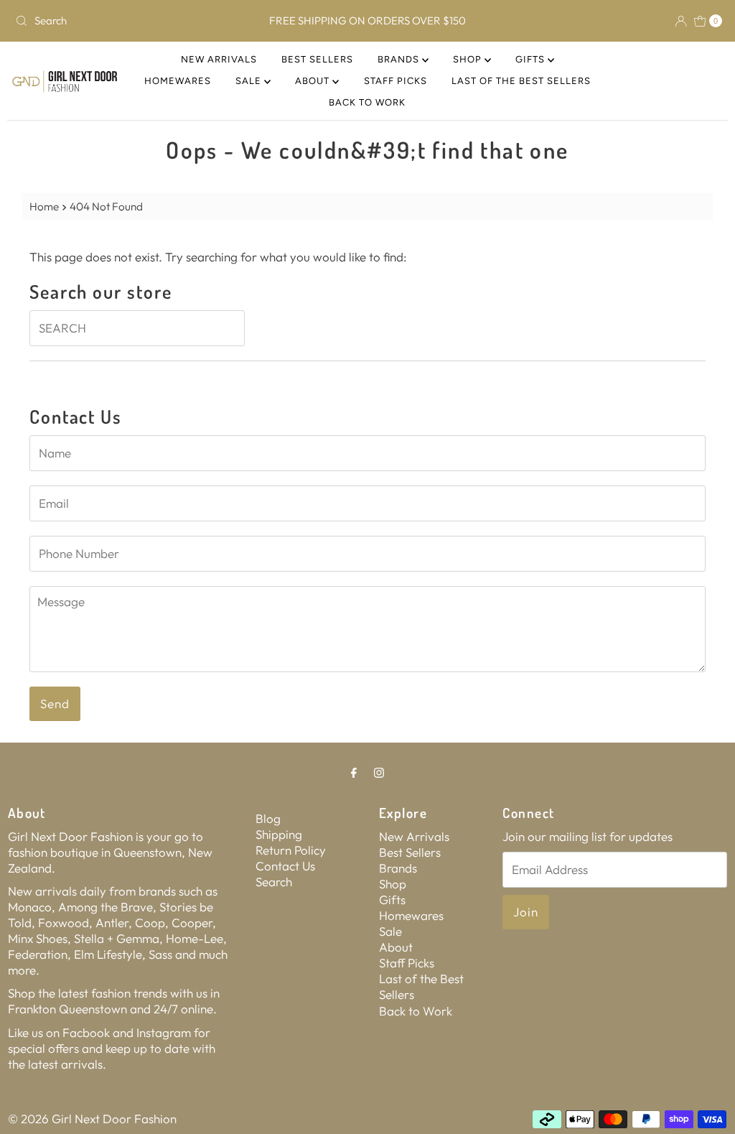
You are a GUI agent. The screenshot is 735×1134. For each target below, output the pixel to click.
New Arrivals (219, 59)
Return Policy (291, 850)
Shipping (279, 834)
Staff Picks (395, 80)
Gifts (531, 59)
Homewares (177, 80)
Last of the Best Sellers (521, 80)
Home (44, 206)
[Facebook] (354, 772)
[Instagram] (379, 772)
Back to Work (367, 102)
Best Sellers (317, 59)
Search (274, 881)
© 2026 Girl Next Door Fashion (92, 1118)
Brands (400, 59)
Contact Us (285, 865)
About (313, 80)
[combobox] (124, 20)
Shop (468, 59)
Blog (268, 818)
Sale (249, 80)
